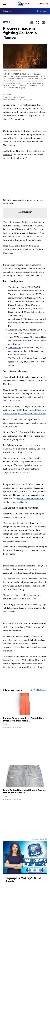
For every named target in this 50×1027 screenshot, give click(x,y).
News (6, 22)
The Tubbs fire (15, 358)
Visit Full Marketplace (38, 690)
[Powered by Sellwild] (43, 839)
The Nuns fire (14, 347)
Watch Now (42, 4)
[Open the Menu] (4, 4)
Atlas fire (33, 336)
